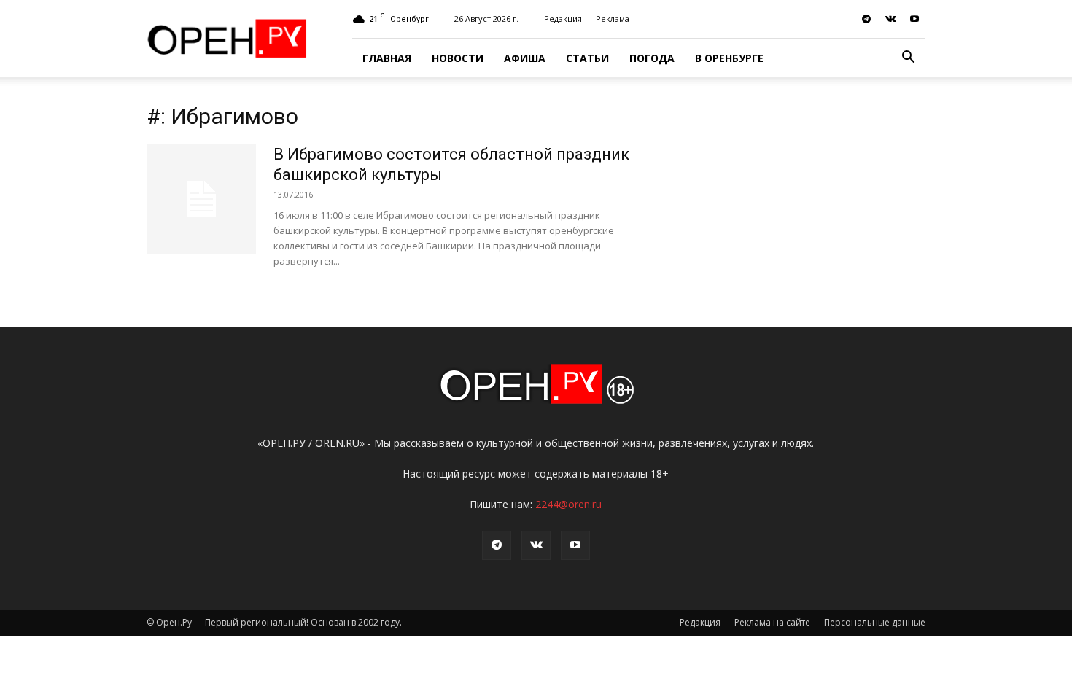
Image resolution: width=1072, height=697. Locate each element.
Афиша (524, 58)
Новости (457, 58)
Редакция (563, 18)
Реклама (612, 18)
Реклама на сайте (772, 622)
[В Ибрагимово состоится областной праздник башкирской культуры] (201, 199)
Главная (386, 58)
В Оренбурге (729, 58)
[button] (907, 59)
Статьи (587, 58)
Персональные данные (874, 622)
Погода (652, 58)
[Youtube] (914, 19)
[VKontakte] (890, 19)
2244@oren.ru (568, 504)
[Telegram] (866, 19)
